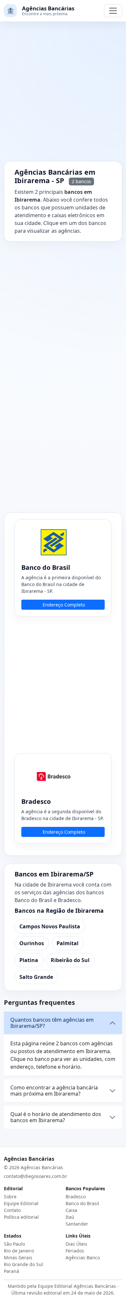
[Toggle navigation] (113, 10)
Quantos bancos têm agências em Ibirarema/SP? (52, 1022)
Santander (77, 1224)
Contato (12, 1210)
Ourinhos (31, 943)
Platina (28, 960)
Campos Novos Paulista (49, 926)
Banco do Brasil (82, 1203)
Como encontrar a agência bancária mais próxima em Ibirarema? (54, 1090)
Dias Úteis (76, 1244)
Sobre (10, 1196)
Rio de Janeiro (19, 1251)
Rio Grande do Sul (23, 1264)
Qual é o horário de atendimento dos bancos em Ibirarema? (55, 1117)
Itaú (70, 1217)
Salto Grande (36, 977)
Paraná (11, 1271)
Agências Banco (83, 1257)
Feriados (75, 1251)
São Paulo (14, 1244)
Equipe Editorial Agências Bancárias (77, 1286)
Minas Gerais (18, 1257)
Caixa (71, 1210)
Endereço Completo (64, 605)
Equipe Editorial (21, 1203)
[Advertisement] (63, 95)
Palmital (68, 943)
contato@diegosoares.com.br (35, 1176)
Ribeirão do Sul (70, 960)
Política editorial (21, 1217)
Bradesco (76, 1196)
